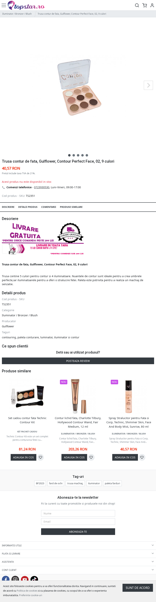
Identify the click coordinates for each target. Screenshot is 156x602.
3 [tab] (78, 155)
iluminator (94, 483)
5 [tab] (87, 155)
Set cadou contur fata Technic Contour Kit (27, 420)
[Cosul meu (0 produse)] (144, 5)
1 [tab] (69, 155)
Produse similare (71, 207)
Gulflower (8, 326)
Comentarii (48, 207)
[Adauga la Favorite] (40, 457)
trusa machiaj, (75, 483)
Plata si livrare (11, 553)
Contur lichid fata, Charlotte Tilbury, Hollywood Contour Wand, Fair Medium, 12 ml (78, 422)
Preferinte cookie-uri (30, 595)
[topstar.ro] (29, 5)
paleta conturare (28, 337)
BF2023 (40, 483)
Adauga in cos (23, 457)
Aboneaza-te (78, 531)
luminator (46, 337)
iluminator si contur (66, 337)
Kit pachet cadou (27, 431)
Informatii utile (12, 545)
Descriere (8, 207)
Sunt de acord (138, 588)
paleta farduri (112, 483)
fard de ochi (55, 483)
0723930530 (41, 187)
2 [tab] (73, 155)
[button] (152, 5)
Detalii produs (27, 207)
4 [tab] (82, 155)
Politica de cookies (27, 590)
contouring (9, 337)
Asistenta (8, 561)
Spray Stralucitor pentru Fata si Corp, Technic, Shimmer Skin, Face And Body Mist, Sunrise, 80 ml (128, 422)
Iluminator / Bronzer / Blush (17, 13)
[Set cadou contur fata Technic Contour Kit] (27, 396)
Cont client (9, 570)
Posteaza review (78, 361)
